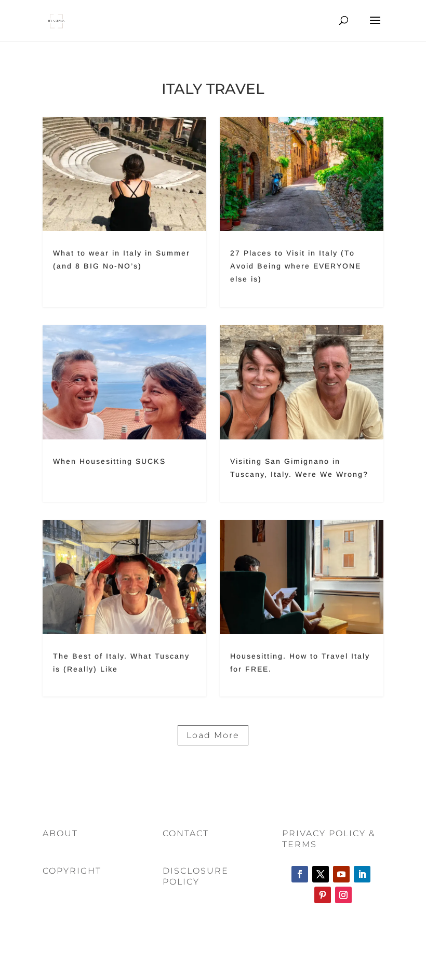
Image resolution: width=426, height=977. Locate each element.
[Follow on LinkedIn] (362, 874)
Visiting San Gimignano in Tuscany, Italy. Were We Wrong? (301, 413)
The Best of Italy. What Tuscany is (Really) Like (124, 608)
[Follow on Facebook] (299, 874)
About (60, 833)
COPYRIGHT (72, 871)
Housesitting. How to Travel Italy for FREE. (301, 608)
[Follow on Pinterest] (322, 895)
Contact (186, 833)
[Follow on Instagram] (343, 895)
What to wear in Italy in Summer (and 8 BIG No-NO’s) (124, 212)
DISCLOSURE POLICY (196, 876)
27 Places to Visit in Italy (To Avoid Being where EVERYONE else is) (301, 212)
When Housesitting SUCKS (124, 413)
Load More (213, 735)
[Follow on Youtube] (341, 874)
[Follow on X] (320, 874)
